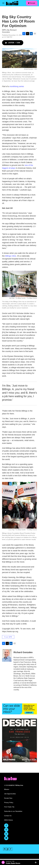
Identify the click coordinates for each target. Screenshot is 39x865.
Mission (6, 789)
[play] (3, 862)
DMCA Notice (8, 820)
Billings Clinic (10, 256)
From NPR (8, 637)
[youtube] (6, 838)
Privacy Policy (8, 802)
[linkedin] (6, 834)
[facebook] (6, 825)
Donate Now (8, 798)
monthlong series (17, 86)
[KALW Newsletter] (19, 708)
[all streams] (36, 862)
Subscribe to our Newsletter (13, 811)
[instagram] (6, 830)
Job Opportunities (10, 794)
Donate (32, 3)
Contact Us (7, 815)
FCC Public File (9, 807)
